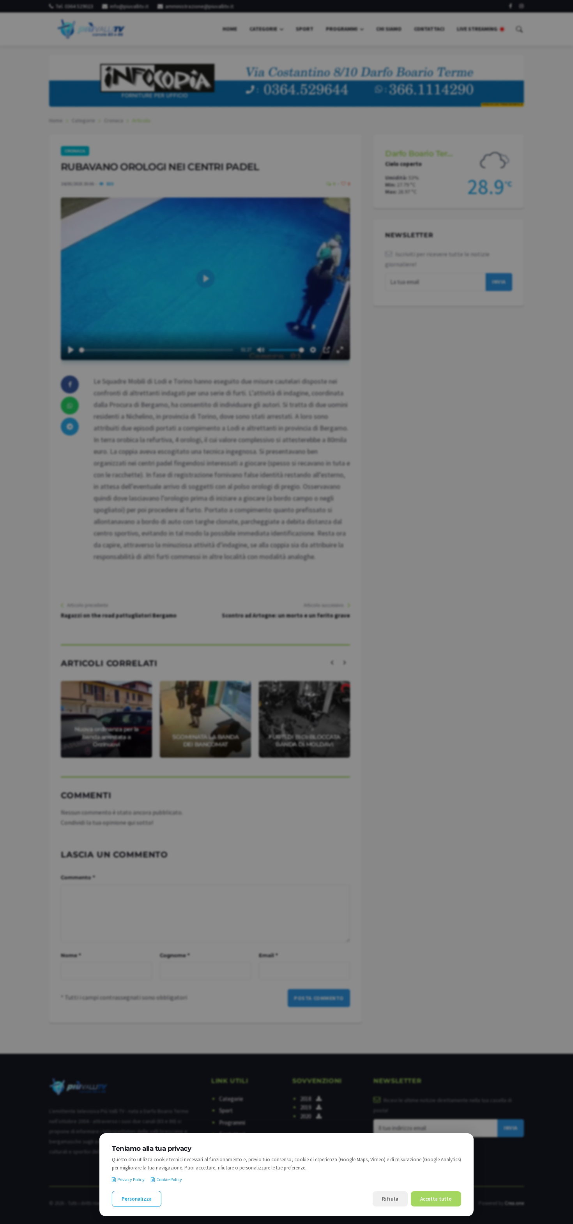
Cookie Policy (169, 1179)
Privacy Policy (131, 1179)
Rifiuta (390, 1199)
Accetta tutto (436, 1199)
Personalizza (137, 1199)
